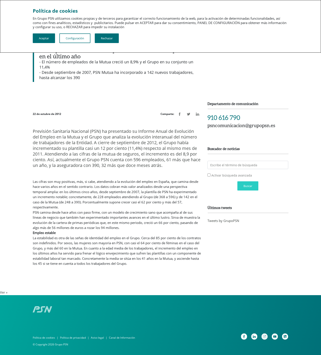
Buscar (247, 186)
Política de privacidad (73, 337)
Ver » (3, 292)
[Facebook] (244, 336)
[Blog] (285, 336)
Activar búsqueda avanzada (231, 175)
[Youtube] (275, 336)
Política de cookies (44, 337)
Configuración (75, 38)
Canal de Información (122, 337)
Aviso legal (97, 337)
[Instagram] (264, 336)
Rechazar (107, 38)
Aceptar (44, 38)
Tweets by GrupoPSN (223, 220)
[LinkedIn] (254, 336)
